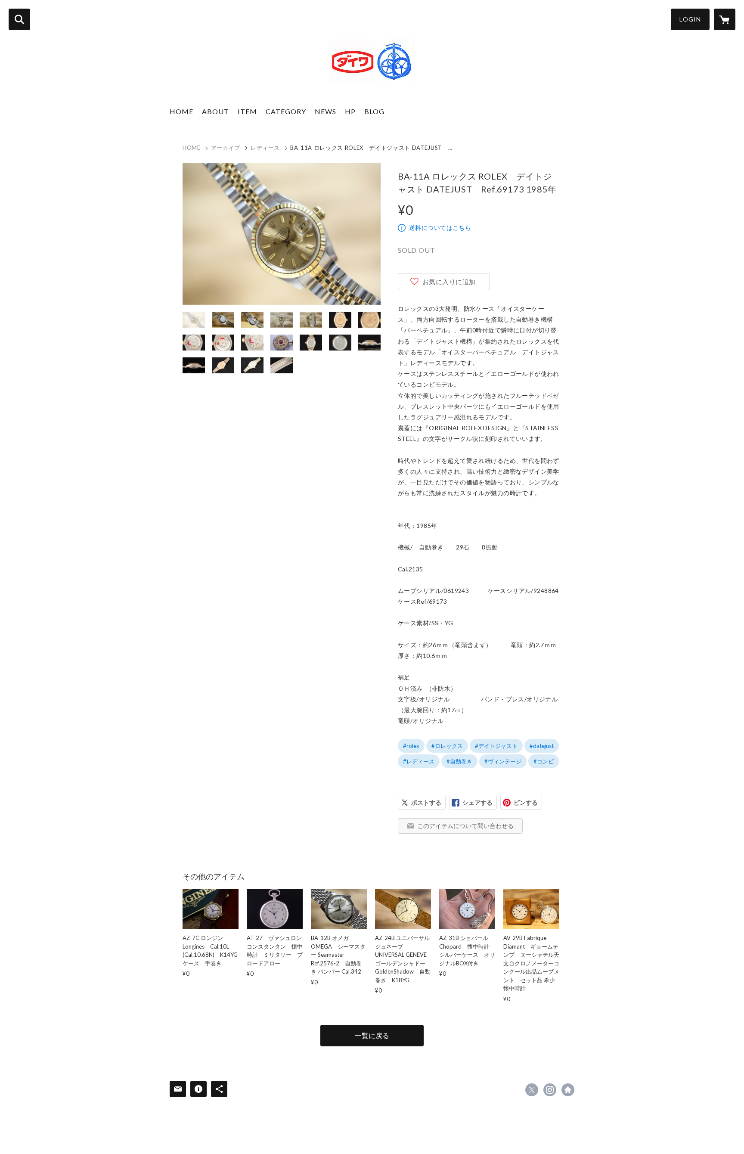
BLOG (374, 111)
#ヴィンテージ (502, 761)
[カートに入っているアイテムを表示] (724, 19)
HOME (181, 111)
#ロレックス (447, 745)
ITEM (247, 111)
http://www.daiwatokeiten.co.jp (567, 1089)
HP (350, 111)
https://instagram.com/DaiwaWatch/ (549, 1089)
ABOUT (215, 111)
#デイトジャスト (496, 745)
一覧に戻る (372, 1035)
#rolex (411, 745)
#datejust (542, 745)
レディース (265, 147)
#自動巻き (459, 761)
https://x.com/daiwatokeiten (531, 1089)
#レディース (418, 761)
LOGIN (690, 19)
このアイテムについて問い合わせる (465, 825)
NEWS (325, 111)
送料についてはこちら (440, 227)
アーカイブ (225, 147)
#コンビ (543, 761)
